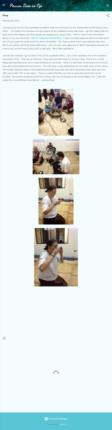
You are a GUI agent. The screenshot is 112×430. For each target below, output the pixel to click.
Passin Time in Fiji (25, 5)
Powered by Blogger (58, 418)
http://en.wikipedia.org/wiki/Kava (46, 38)
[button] (108, 16)
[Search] (108, 5)
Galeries (62, 424)
